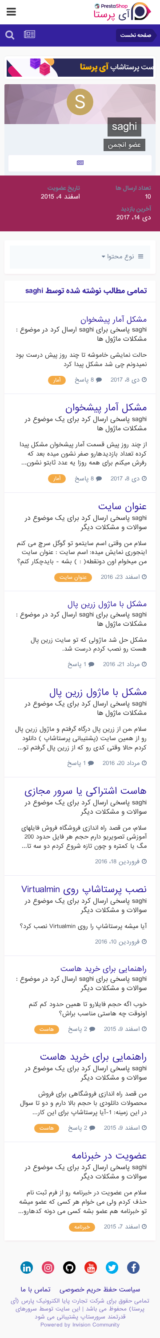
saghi (139, 329)
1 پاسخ (78, 664)
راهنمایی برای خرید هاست (103, 969)
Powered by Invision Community (80, 1325)
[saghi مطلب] (80, 163)
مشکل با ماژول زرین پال (107, 604)
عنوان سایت (122, 506)
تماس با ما (35, 1289)
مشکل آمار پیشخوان (113, 320)
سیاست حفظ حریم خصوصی (100, 1289)
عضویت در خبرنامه (109, 1156)
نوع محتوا (121, 256)
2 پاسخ (78, 1029)
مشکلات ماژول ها (122, 339)
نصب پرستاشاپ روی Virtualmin (84, 889)
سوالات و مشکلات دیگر (114, 527)
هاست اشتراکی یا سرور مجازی (85, 791)
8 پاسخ (85, 380)
